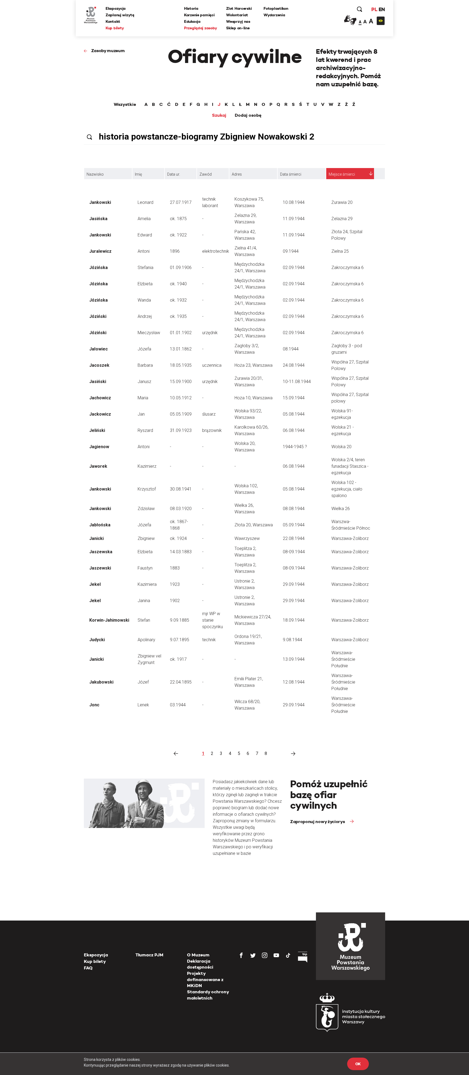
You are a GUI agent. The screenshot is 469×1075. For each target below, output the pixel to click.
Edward (145, 235)
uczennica (211, 365)
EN (382, 9)
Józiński (97, 316)
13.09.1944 (294, 659)
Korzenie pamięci (199, 14)
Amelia (144, 218)
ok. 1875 (178, 218)
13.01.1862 (181, 349)
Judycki (97, 639)
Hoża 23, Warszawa (253, 365)
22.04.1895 (181, 682)
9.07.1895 (179, 639)
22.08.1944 (294, 538)
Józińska (98, 267)
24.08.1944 (294, 365)
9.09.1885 (179, 620)
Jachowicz (100, 397)
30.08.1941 (181, 489)
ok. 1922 (178, 235)
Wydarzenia (274, 14)
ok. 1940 (178, 283)
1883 (175, 568)
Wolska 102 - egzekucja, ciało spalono (346, 489)
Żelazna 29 (342, 218)
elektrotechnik (215, 251)
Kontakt (113, 21)
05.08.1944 (294, 414)
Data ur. (173, 174)
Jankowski (100, 202)
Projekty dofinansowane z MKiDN (205, 979)
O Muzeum (198, 955)
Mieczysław (149, 332)
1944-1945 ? (295, 446)
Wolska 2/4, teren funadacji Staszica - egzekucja (350, 466)
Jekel (95, 584)
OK (358, 1063)
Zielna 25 (340, 251)
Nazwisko (95, 174)
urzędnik (210, 332)
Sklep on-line (237, 28)
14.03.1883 (181, 551)
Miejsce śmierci (342, 174)
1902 (175, 600)
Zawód (205, 174)
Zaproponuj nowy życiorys (318, 821)
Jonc (94, 704)
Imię (138, 174)
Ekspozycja (116, 8)
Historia (191, 8)
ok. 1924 (178, 538)
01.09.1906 (181, 267)
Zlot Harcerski (239, 8)
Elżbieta (145, 283)
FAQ (88, 968)
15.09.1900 (181, 381)
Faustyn (145, 568)
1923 (175, 584)
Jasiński (97, 381)
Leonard (145, 202)
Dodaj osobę (248, 115)
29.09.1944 (294, 584)
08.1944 (291, 349)
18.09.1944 (294, 620)
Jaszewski (100, 568)
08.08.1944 (294, 508)
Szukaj (219, 115)
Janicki (96, 538)
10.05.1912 (181, 397)
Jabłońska (99, 524)
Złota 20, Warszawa (253, 524)
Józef (143, 682)
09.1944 (291, 251)
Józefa (144, 349)
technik (209, 639)
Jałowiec (98, 349)
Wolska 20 (341, 446)
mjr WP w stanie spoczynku (212, 620)
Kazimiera (147, 584)
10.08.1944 (294, 202)
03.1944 (178, 704)
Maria (143, 397)
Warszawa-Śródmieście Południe (343, 659)
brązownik (212, 430)
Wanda (144, 300)
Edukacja (192, 21)
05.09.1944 (294, 524)
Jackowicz (100, 414)
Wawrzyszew (247, 538)
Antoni (144, 251)
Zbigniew (146, 538)
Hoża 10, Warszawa (253, 397)
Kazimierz (147, 466)
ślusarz (209, 414)
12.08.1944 (294, 682)
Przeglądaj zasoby (200, 28)
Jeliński (97, 430)
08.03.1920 (181, 508)
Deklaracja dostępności (200, 964)
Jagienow (99, 446)
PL (374, 9)
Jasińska (98, 218)
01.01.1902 (181, 332)
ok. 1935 (178, 316)
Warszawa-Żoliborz (350, 538)
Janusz (144, 381)
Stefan (144, 620)
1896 (175, 251)
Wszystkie (125, 104)
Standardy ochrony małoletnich (208, 995)
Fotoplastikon (276, 8)
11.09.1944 (294, 218)
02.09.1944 (294, 267)
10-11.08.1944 (297, 381)
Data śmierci (290, 174)
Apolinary (146, 639)
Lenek (143, 704)
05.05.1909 (181, 414)
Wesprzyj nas (238, 21)
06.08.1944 (294, 430)
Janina (144, 600)
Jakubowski (101, 682)
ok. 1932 (178, 300)
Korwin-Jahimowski (109, 620)
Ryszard (145, 430)
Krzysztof (147, 489)
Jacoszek (99, 365)
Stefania (145, 267)
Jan (141, 414)
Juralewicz (100, 251)
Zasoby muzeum (108, 50)
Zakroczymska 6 (347, 267)
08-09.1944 (294, 551)
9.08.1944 (292, 639)
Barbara (145, 365)
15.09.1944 (294, 397)
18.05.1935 (181, 365)
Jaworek (98, 466)
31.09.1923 (181, 430)
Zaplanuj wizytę (120, 14)
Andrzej (145, 316)
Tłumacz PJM (149, 955)
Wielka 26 (340, 508)
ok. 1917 (178, 659)
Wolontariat (237, 14)
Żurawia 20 (342, 202)
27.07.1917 (181, 202)
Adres (237, 174)
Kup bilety (115, 28)
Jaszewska (100, 551)
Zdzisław (146, 508)
